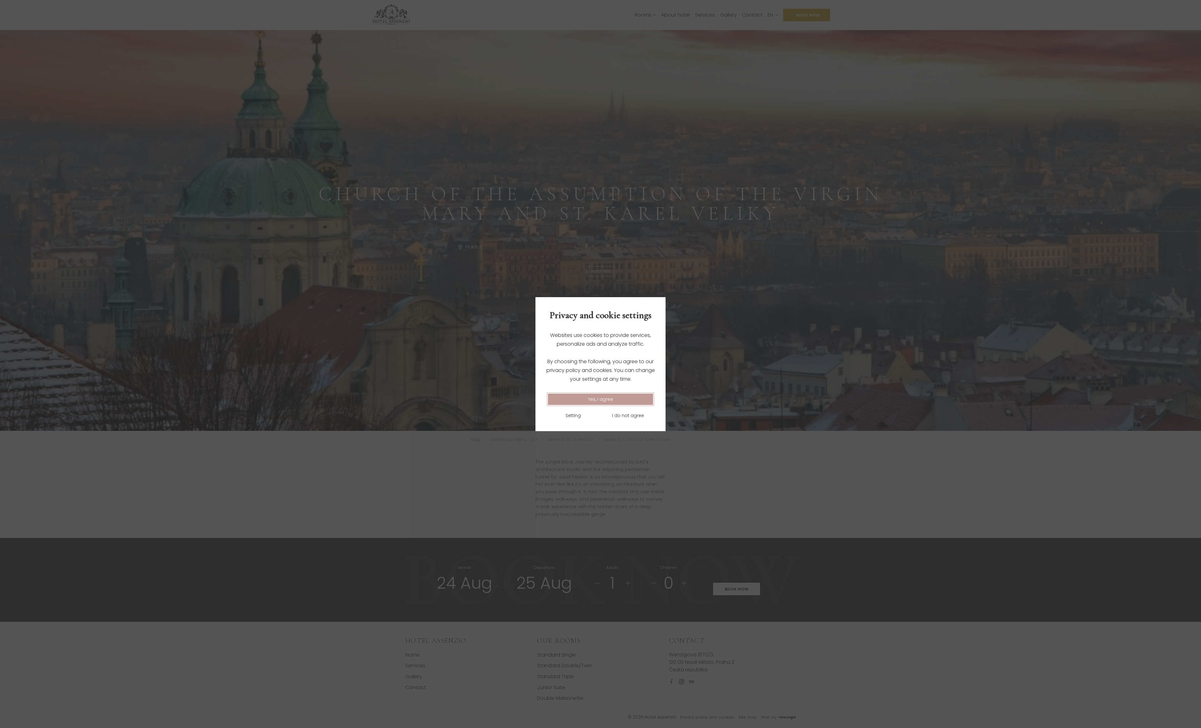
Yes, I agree (600, 399)
